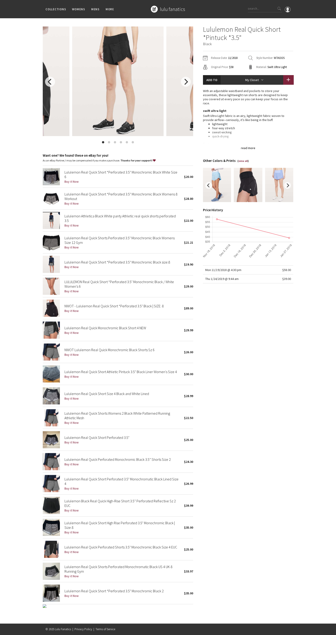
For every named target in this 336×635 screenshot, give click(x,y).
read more (248, 148)
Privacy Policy (83, 629)
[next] (186, 82)
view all (243, 161)
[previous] (50, 82)
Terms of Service (105, 629)
